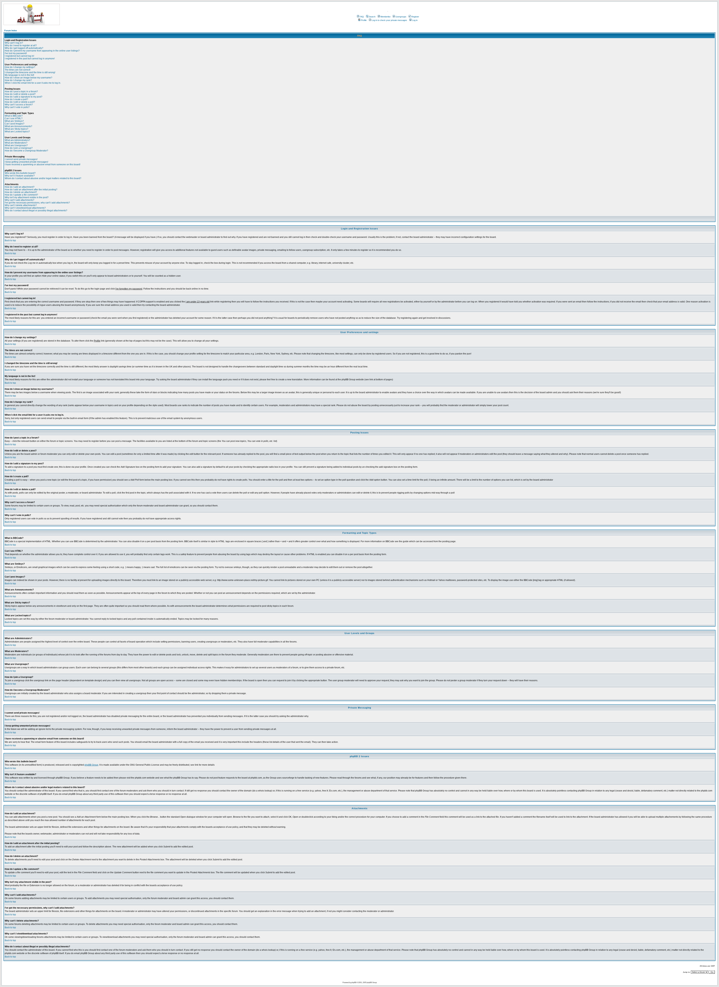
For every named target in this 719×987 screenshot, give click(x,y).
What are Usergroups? (16, 145)
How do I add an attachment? (19, 187)
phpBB (353, 982)
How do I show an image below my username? (28, 77)
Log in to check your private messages (389, 20)
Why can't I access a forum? (19, 104)
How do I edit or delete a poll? (20, 102)
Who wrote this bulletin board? (20, 173)
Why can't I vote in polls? (17, 107)
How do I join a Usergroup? (19, 148)
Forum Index (10, 30)
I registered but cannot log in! (19, 56)
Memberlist (385, 17)
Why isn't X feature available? (20, 175)
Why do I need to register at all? (21, 45)
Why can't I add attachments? (19, 200)
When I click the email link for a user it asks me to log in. (33, 83)
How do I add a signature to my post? (23, 96)
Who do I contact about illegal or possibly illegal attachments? (36, 210)
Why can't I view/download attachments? (25, 208)
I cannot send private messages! (21, 159)
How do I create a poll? (16, 99)
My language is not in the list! (19, 75)
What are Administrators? (17, 140)
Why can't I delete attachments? (21, 205)
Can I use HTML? (13, 118)
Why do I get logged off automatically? (24, 48)
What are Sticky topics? (16, 129)
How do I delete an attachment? (21, 192)
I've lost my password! (16, 53)
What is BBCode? (14, 116)
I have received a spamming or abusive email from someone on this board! (42, 164)
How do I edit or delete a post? (20, 94)
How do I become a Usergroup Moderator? (26, 150)
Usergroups (400, 17)
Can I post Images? (14, 123)
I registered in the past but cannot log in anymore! (30, 58)
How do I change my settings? (20, 67)
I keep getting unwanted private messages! (26, 162)
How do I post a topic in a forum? (21, 91)
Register (415, 17)
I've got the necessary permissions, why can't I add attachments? (37, 202)
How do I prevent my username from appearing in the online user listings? (42, 50)
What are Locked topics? (17, 131)
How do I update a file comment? (21, 195)
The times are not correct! (17, 69)
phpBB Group (91, 765)
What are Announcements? (18, 126)
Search (372, 17)
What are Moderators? (16, 142)
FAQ (362, 17)
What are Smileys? (14, 121)
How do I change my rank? (18, 80)
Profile (364, 20)
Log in (415, 20)
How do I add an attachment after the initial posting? (31, 189)
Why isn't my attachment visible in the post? (26, 197)
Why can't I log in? (14, 43)
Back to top (10, 240)
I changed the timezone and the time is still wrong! (30, 72)
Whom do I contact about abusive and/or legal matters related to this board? (43, 178)
